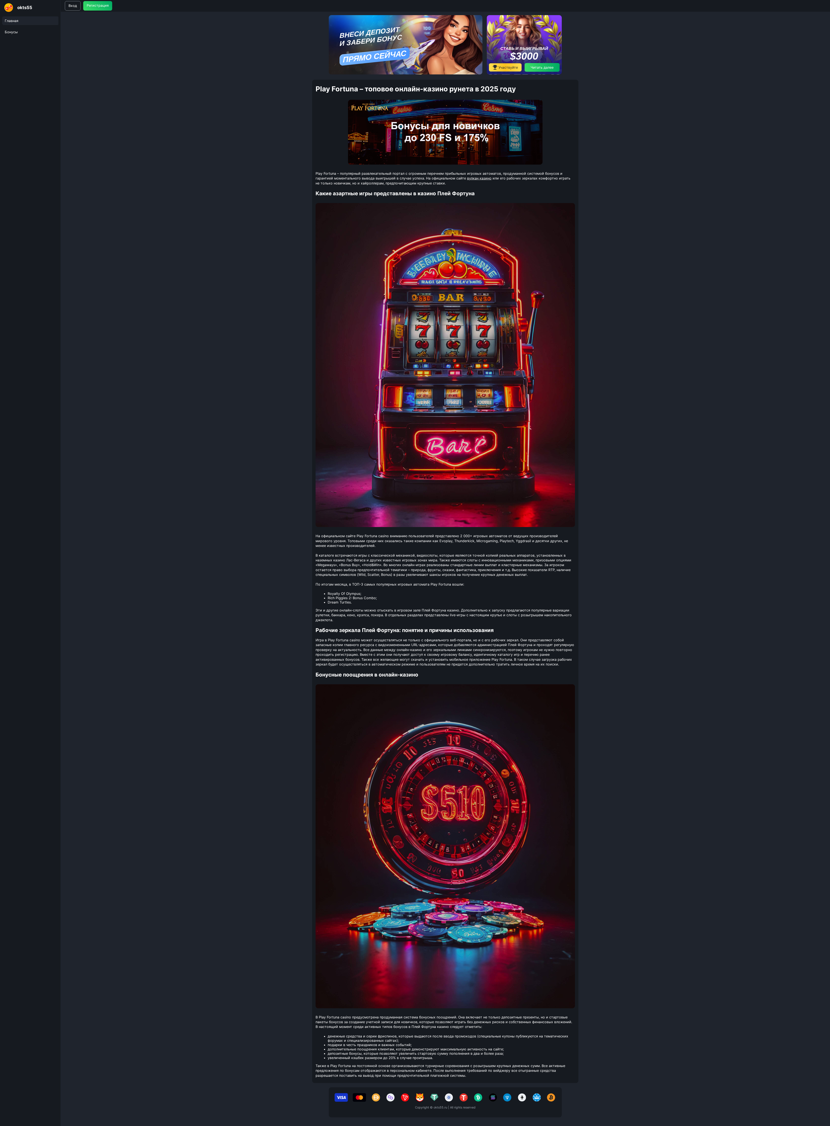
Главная (11, 21)
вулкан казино (479, 178)
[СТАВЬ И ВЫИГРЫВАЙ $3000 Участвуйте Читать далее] (524, 73)
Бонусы (11, 32)
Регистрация (98, 5)
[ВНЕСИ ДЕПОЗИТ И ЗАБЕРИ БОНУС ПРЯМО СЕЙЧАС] (405, 73)
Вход (73, 5)
